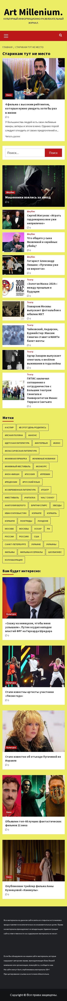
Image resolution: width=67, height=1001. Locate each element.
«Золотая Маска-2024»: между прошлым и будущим (42, 287)
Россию (24, 536)
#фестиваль (12, 497)
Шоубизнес (55, 552)
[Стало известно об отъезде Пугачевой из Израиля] (33, 731)
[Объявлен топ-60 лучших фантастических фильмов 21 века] (33, 795)
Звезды (57, 505)
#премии (45, 474)
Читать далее (12, 136)
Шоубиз (10, 192)
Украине (36, 544)
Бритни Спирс (39, 505)
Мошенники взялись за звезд (28, 197)
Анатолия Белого (15, 505)
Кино (9, 95)
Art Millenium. (33, 12)
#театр (45, 490)
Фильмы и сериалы (31, 552)
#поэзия (30, 474)
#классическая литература (21, 451)
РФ (48, 528)
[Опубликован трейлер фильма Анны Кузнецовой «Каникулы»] (33, 860)
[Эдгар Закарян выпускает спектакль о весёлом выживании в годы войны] (13, 359)
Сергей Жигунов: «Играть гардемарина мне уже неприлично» (44, 219)
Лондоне (43, 521)
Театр (30, 280)
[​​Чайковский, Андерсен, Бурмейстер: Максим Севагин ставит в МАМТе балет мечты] (13, 335)
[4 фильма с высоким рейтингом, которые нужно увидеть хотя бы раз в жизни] (33, 78)
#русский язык (31, 482)
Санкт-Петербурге (15, 544)
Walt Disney (47, 497)
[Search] (60, 35)
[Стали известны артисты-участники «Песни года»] (33, 666)
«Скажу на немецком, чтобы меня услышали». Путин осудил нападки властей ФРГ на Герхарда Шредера (28, 627)
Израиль (52, 513)
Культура (11, 614)
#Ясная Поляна (14, 435)
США (36, 536)
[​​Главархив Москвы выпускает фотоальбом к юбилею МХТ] (13, 310)
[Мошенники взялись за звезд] (33, 186)
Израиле (37, 513)
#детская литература (17, 443)
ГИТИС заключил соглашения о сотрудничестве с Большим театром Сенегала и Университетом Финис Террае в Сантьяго (42, 390)
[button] (6, 35)
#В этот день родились (32, 427)
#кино (56, 443)
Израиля (10, 521)
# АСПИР (9, 427)
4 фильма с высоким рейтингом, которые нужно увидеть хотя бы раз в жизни (31, 108)
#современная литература (20, 490)
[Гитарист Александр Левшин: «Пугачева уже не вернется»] (13, 265)
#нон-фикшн (12, 474)
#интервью (41, 443)
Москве (9, 528)
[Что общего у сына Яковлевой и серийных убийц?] (13, 242)
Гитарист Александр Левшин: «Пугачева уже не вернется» (42, 264)
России (9, 536)
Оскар (38, 528)
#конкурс (41, 466)
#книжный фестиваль (18, 466)
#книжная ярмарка (16, 458)
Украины (51, 544)
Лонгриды (26, 521)
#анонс (32, 435)
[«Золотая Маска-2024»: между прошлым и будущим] (13, 287)
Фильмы (10, 552)
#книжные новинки (43, 458)
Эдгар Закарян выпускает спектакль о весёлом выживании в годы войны (44, 359)
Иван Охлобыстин (15, 513)
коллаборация (14, 560)
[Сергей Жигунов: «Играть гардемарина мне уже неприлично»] (13, 219)
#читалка (29, 497)
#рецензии (11, 482)
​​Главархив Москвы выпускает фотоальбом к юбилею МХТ (44, 310)
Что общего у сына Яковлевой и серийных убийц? (42, 242)
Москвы (24, 528)
